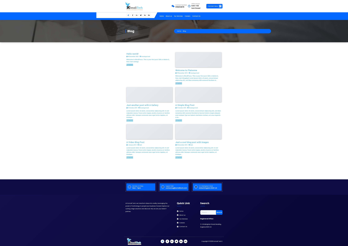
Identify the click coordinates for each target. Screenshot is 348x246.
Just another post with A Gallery (142, 105)
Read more (129, 64)
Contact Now (213, 6)
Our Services (178, 16)
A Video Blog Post (135, 142)
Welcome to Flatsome (186, 70)
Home (162, 16)
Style (140, 145)
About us (169, 16)
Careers (187, 16)
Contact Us (196, 16)
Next (174, 168)
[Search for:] (211, 212)
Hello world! (132, 54)
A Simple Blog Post (184, 105)
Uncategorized (194, 73)
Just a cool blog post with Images (192, 142)
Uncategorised (145, 56)
